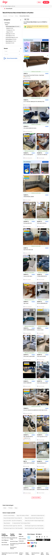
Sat (47, 2)
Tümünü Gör (45, 40)
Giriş (39, 2)
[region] (36, 47)
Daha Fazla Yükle (36, 497)
